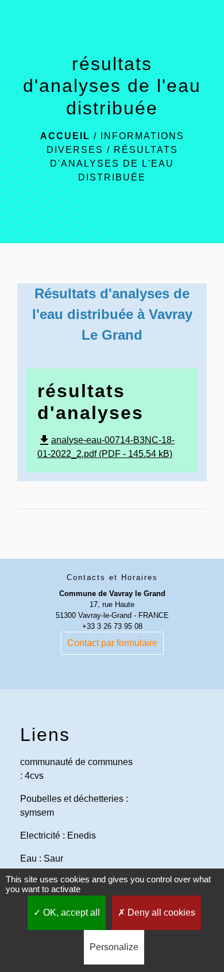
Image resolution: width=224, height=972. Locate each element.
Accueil (65, 136)
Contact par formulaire (112, 643)
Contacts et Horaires (112, 577)
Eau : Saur (41, 858)
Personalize (114, 947)
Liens (45, 734)
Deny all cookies (160, 912)
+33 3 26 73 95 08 (112, 626)
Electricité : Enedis (58, 835)
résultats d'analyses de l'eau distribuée (114, 163)
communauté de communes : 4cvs (76, 769)
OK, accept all (70, 912)
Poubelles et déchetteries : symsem (74, 805)
